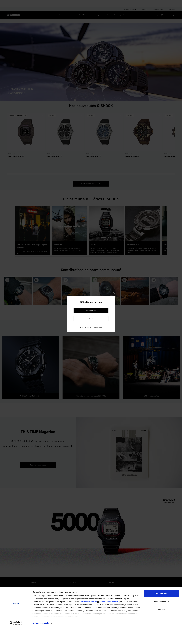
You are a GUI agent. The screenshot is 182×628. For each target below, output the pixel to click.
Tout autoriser (161, 593)
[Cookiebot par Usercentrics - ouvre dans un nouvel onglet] (16, 623)
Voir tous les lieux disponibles (91, 327)
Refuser (161, 609)
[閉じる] (114, 292)
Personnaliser (160, 601)
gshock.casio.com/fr (108, 602)
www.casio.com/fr (88, 602)
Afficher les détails (40, 623)
